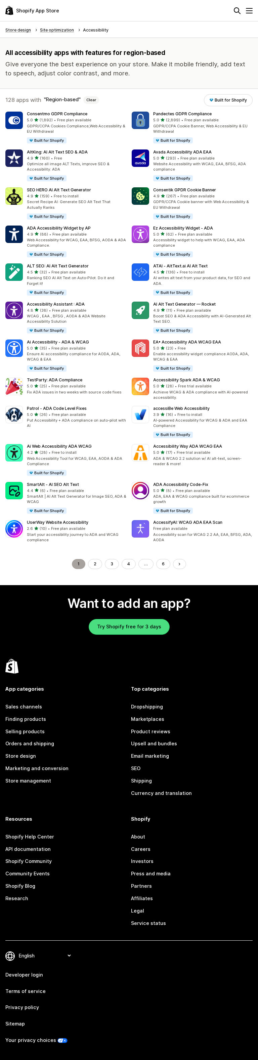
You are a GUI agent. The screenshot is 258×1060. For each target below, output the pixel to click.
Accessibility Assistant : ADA (56, 304)
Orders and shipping (29, 743)
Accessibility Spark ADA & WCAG (186, 379)
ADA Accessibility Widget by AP (59, 228)
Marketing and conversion (37, 768)
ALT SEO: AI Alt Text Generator (58, 265)
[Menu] (249, 10)
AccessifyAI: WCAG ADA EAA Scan (187, 522)
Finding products (25, 719)
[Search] (237, 10)
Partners (141, 886)
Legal (137, 911)
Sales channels (23, 706)
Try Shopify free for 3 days (129, 626)
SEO (135, 768)
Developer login (24, 975)
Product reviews (150, 731)
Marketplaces (147, 719)
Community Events (27, 873)
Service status (148, 923)
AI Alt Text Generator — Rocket (184, 304)
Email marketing (150, 756)
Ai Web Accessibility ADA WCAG (59, 446)
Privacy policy (22, 1007)
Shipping (141, 781)
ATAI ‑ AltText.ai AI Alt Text (180, 265)
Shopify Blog (20, 886)
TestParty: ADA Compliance (54, 379)
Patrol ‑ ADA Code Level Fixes (57, 408)
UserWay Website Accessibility (57, 522)
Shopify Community (28, 861)
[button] (65, 128)
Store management (28, 781)
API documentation (28, 849)
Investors (142, 861)
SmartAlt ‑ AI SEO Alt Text (53, 484)
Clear (91, 100)
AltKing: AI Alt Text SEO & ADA (57, 151)
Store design (20, 756)
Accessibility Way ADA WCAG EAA (187, 446)
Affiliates (142, 898)
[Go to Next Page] (179, 564)
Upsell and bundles (154, 743)
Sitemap (15, 1023)
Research (16, 898)
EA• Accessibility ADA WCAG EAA (187, 342)
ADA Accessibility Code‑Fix (180, 484)
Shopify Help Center (29, 836)
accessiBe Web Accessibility (181, 408)
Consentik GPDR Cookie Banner (184, 189)
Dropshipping (147, 706)
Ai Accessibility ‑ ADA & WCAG (58, 342)
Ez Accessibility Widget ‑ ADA (183, 228)
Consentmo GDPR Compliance (57, 113)
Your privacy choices (30, 1040)
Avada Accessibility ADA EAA (182, 151)
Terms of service (25, 991)
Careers (140, 849)
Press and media (151, 873)
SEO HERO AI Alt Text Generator (59, 189)
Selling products (25, 731)
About (138, 836)
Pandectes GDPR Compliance (182, 113)
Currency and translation (161, 793)
